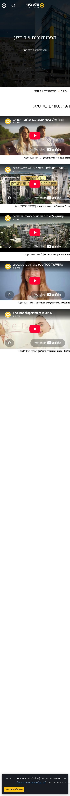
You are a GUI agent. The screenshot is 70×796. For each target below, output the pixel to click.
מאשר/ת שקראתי (14, 789)
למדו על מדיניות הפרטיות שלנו (31, 782)
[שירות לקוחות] (4, 5)
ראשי (64, 91)
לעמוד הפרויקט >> (31, 157)
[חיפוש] (13, 5)
